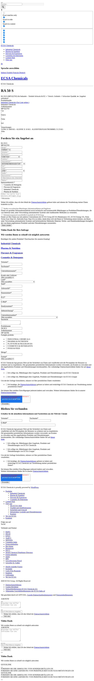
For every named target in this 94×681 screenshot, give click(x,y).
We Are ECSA (11, 516)
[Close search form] (2, 2)
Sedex (8, 557)
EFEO (8, 536)
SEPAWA (9, 540)
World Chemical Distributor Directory (19, 552)
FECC (8, 550)
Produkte (9, 491)
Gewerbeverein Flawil (14, 561)
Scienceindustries (12, 544)
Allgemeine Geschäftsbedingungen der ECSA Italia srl (25, 591)
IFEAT (8, 534)
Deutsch (22, 73)
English (10, 73)
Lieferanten (10, 575)
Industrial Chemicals (13, 49)
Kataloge (9, 518)
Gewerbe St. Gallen (13, 563)
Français (16, 73)
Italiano (4, 73)
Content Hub (10, 58)
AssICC (8, 538)
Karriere (13, 514)
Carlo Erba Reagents (13, 571)
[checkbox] (47, 343)
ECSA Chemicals (7, 46)
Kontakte (9, 569)
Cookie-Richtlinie (12, 587)
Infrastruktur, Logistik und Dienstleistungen (25, 512)
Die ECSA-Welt (16, 506)
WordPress (35, 487)
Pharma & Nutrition (13, 52)
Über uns (9, 60)
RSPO (8, 532)
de (2, 64)
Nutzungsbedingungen (64, 595)
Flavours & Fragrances (14, 54)
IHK (7, 559)
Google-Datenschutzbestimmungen (40, 595)
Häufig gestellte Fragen (14, 567)
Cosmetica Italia (11, 542)
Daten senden (6, 225)
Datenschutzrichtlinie (39, 202)
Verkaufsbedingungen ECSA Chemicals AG (22, 589)
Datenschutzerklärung (28, 385)
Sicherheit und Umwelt (18, 510)
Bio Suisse (9, 546)
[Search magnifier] (3, 7)
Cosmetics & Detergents (14, 56)
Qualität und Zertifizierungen (20, 508)
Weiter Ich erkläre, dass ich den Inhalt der (26, 614)
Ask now (7, 616)
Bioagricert (10, 548)
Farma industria (11, 555)
